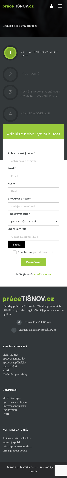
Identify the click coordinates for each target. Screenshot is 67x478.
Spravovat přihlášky (14, 362)
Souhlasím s (36, 252)
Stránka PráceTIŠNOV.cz (37, 322)
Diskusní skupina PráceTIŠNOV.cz (37, 329)
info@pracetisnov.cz (15, 450)
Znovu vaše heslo (19, 198)
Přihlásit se (41, 274)
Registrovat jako (18, 213)
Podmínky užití (49, 467)
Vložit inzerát (10, 354)
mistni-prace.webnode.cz (17, 446)
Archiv (33, 471)
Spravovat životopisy (15, 402)
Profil (6, 370)
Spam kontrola (17, 228)
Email (11, 168)
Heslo (11, 183)
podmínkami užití (43, 252)
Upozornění (10, 366)
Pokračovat (33, 262)
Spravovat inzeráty (14, 358)
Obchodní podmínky (15, 374)
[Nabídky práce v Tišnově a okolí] (18, 6)
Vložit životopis (11, 398)
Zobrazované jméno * (21, 153)
